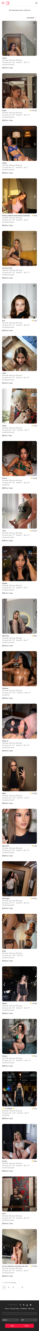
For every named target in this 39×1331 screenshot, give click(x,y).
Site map (31, 1308)
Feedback (23, 1308)
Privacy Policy (14, 1308)
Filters (27, 1326)
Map (12, 1326)
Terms (7, 1308)
